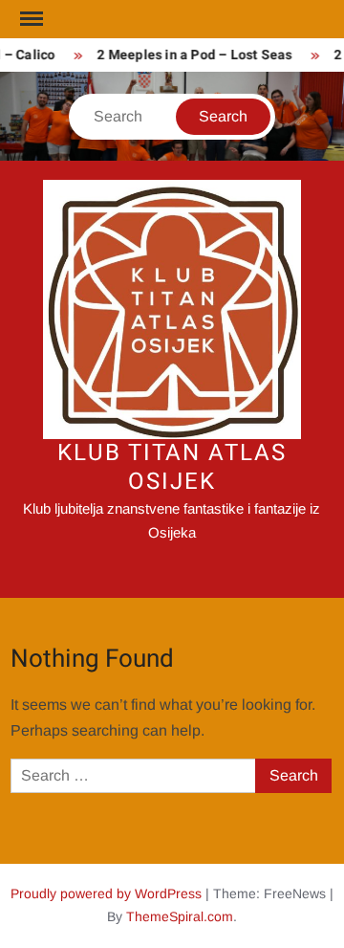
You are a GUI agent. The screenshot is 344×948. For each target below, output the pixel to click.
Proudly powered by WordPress (106, 893)
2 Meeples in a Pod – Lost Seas (193, 55)
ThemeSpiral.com (179, 916)
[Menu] (30, 19)
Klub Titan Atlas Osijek (172, 467)
